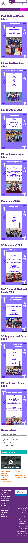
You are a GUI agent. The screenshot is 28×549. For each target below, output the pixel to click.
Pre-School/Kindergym (20, 474)
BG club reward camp (8, 443)
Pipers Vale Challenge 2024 (10, 434)
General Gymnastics (6, 481)
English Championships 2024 (10, 440)
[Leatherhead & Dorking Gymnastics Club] (6, 3)
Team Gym (4, 479)
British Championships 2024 (10, 437)
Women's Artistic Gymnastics (5, 472)
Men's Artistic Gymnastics (4, 476)
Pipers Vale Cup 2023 (8, 445)
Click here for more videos (8, 452)
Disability (17, 471)
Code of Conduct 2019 (20, 477)
